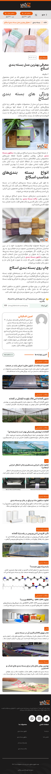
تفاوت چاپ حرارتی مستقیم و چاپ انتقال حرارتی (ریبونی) (29, 466)
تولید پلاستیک (42, 529)
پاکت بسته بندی (30, 199)
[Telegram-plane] (46, 718)
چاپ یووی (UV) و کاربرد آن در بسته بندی (32, 632)
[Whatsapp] (32, 718)
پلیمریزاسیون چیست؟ (39, 566)
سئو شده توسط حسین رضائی (25, 770)
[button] (36, 15)
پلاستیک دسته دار (22, 743)
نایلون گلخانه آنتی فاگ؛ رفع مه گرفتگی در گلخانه (29, 398)
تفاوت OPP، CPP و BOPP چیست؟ (34, 599)
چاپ (46, 461)
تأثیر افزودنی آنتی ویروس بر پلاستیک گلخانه (30, 533)
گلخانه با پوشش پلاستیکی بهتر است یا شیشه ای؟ (28, 432)
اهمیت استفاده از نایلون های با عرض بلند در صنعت (27, 365)
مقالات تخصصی (41, 361)
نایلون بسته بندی (22, 731)
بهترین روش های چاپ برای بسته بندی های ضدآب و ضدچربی (27, 667)
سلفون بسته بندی (22, 737)
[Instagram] (39, 718)
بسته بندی (36, 22)
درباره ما (46, 731)
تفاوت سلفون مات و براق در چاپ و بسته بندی (29, 500)
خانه (45, 22)
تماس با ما (46, 737)
